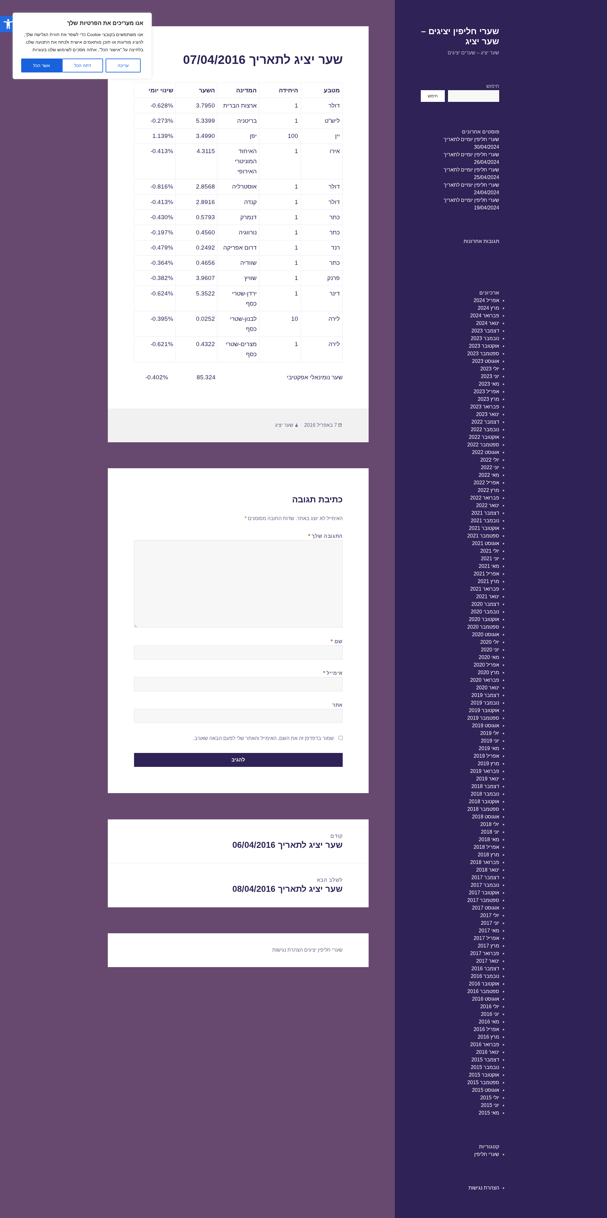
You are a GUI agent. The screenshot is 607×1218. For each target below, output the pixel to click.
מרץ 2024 (488, 308)
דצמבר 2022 (485, 422)
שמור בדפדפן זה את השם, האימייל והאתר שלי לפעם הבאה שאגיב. (263, 738)
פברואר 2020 (484, 680)
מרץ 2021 (488, 581)
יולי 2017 (489, 915)
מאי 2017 (489, 930)
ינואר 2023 (487, 414)
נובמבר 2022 (485, 429)
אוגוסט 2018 (485, 816)
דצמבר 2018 (485, 786)
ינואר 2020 (487, 687)
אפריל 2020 (486, 665)
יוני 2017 (490, 923)
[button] (8, 24)
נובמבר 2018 (485, 794)
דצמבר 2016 (485, 968)
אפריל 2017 (486, 938)
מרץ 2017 (488, 945)
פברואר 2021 (484, 589)
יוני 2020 (490, 649)
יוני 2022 (490, 467)
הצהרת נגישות (484, 1187)
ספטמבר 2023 (483, 353)
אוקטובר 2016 (484, 983)
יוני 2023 (490, 376)
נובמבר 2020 (485, 611)
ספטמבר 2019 (483, 718)
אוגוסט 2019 (485, 725)
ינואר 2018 (487, 870)
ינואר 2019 (487, 778)
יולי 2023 (489, 368)
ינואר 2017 (487, 961)
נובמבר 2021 (485, 520)
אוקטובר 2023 (484, 346)
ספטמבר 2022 (483, 444)
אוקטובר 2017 (484, 892)
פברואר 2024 (484, 315)
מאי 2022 (489, 475)
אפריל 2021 (486, 573)
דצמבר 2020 (485, 604)
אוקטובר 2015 (484, 1075)
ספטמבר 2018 (483, 809)
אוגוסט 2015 (485, 1090)
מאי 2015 (489, 1112)
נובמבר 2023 (485, 338)
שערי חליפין (486, 1154)
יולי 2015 (489, 1097)
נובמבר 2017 (485, 885)
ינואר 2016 (487, 1052)
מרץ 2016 (488, 1037)
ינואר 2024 (487, 323)
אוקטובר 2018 (484, 801)
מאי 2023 (489, 384)
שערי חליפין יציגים (323, 950)
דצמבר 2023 (485, 330)
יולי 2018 (489, 824)
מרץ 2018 (488, 854)
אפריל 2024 (486, 300)
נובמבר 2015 (485, 1067)
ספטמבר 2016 (483, 991)
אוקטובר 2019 (484, 710)
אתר (337, 705)
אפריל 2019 (486, 756)
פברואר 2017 (484, 953)
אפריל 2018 (486, 847)
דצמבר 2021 (485, 513)
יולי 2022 (489, 460)
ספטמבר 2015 (483, 1082)
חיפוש (492, 86)
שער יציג (284, 425)
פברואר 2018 (484, 862)
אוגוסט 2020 (485, 634)
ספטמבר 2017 (483, 900)
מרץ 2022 (488, 490)
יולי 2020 (489, 642)
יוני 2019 (490, 740)
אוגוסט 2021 (485, 543)
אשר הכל (41, 65)
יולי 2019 (489, 733)
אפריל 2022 (486, 482)
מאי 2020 (489, 657)
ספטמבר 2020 (483, 627)
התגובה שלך (325, 536)
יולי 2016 (489, 1006)
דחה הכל (82, 65)
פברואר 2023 (484, 406)
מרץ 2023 (488, 399)
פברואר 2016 (484, 1044)
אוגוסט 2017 (485, 907)
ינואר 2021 (487, 596)
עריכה (123, 65)
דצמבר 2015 (485, 1059)
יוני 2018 (490, 832)
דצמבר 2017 (485, 877)
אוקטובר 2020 (484, 619)
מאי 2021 (489, 566)
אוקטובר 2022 (484, 437)
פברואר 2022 (484, 497)
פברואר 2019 (484, 771)
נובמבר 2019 (485, 702)
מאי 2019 (489, 748)
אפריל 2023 (486, 391)
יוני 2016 (490, 1014)
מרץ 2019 (488, 763)
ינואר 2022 (487, 505)
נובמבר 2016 (485, 976)
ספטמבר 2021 (483, 535)
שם (337, 641)
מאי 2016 (489, 1021)
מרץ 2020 (488, 672)
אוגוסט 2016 (485, 999)
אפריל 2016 (486, 1029)
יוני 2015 (490, 1105)
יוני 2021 (490, 558)
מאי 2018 (489, 839)
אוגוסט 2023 (485, 361)
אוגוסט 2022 (485, 452)
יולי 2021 (489, 551)
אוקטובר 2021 (484, 528)
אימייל (333, 673)
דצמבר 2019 (485, 695)
